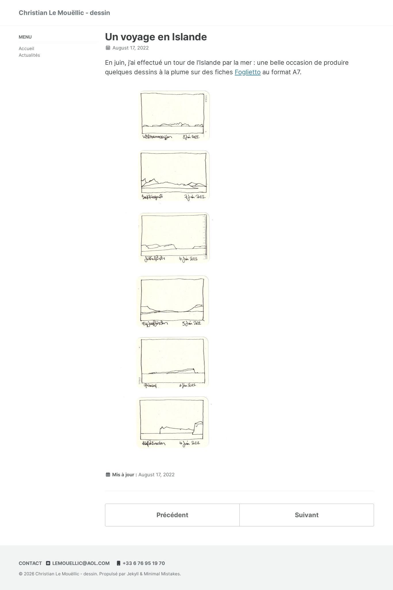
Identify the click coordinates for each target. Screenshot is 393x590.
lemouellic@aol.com (80, 563)
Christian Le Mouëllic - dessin (64, 12)
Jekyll (133, 573)
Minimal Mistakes (162, 573)
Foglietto (248, 72)
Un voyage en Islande (156, 37)
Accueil (26, 48)
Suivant (307, 515)
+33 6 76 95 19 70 (143, 563)
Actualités (29, 55)
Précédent (172, 515)
